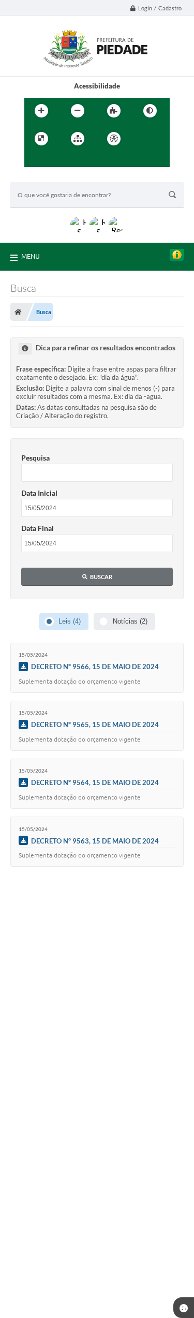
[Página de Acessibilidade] (114, 139)
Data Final (37, 528)
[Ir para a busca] (57, 160)
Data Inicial (39, 492)
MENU (30, 256)
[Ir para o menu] (34, 160)
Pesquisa (35, 457)
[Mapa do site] (78, 139)
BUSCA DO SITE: (40, 177)
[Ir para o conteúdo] (143, 138)
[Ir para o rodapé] (80, 160)
